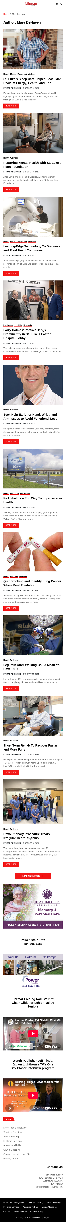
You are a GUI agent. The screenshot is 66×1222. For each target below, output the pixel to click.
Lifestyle (14, 576)
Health (6, 74)
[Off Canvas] (4, 4)
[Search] (61, 4)
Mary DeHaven (13, 88)
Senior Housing (11, 1136)
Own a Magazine (11, 1149)
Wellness (32, 74)
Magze (46, 1217)
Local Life (18, 325)
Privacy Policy (10, 1158)
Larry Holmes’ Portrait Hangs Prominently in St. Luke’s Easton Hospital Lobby (27, 334)
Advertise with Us (12, 1145)
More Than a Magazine (15, 1127)
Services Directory (12, 1132)
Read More (11, 106)
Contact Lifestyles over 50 (16, 1154)
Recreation (25, 493)
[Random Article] (57, 4)
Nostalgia (27, 325)
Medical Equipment (18, 74)
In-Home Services (12, 1141)
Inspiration (8, 325)
